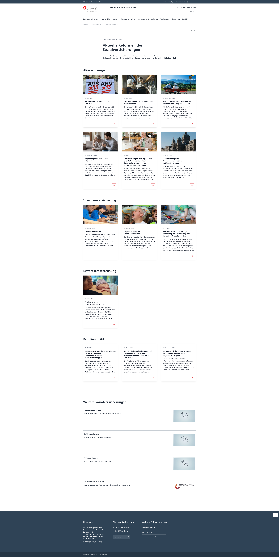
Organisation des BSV (149, 537)
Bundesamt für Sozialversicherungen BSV (122, 7)
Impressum (94, 554)
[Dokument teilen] (195, 30)
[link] (139, 419)
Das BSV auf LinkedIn (122, 531)
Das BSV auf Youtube (122, 528)
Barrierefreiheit (102, 554)
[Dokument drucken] (191, 30)
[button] (90, 19)
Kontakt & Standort (148, 528)
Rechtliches (86, 554)
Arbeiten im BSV (147, 532)
